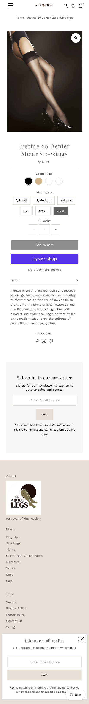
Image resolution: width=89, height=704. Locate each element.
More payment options (44, 269)
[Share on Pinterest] (51, 342)
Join (44, 414)
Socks (10, 568)
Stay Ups (12, 537)
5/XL (26, 211)
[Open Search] (66, 6)
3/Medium (44, 200)
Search (11, 602)
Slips (9, 574)
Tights (10, 549)
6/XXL (43, 211)
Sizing (10, 627)
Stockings (13, 543)
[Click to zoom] (76, 38)
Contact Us (14, 621)
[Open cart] (80, 6)
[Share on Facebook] (37, 342)
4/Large (66, 200)
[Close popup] (82, 638)
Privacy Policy (16, 608)
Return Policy (15, 614)
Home (20, 17)
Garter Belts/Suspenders (24, 555)
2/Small (21, 200)
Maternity (13, 562)
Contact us (43, 333)
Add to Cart (44, 245)
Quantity (44, 220)
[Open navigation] (10, 5)
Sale (9, 581)
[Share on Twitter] (44, 342)
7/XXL (61, 211)
